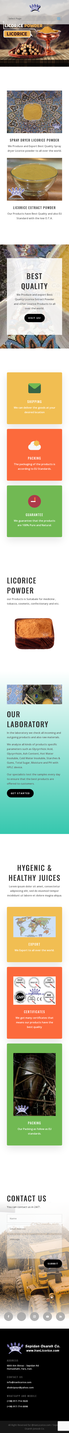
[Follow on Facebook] (8, 1316)
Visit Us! (34, 317)
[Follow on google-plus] (21, 1316)
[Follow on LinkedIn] (60, 1316)
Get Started (20, 793)
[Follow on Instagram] (34, 1316)
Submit (53, 1263)
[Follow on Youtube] (47, 1316)
